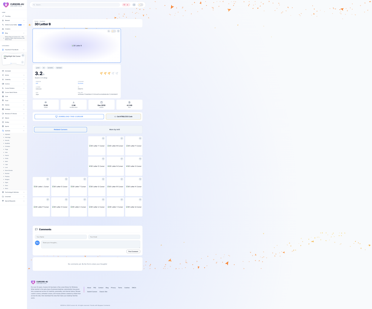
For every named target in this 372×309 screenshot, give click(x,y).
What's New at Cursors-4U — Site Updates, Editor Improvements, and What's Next (14, 38)
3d (43, 67)
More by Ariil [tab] (114, 129)
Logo (6, 164)
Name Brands (8, 170)
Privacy (113, 287)
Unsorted (8, 196)
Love (6, 167)
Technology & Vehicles (12, 192)
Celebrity (7, 79)
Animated (8, 71)
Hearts (7, 155)
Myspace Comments (104, 305)
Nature (7, 118)
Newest (7, 20)
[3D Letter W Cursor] (115, 186)
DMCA (134, 287)
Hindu (6, 158)
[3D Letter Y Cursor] (97, 146)
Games (7, 105)
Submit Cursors (92, 291)
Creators (7, 29)
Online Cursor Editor (13, 25)
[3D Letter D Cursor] (97, 166)
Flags (6, 149)
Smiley (7, 122)
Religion (7, 179)
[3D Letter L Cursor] (41, 186)
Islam (6, 161)
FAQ (94, 287)
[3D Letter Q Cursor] (134, 207)
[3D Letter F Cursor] (134, 146)
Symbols (7, 130)
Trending (7, 16)
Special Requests (10, 201)
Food (6, 100)
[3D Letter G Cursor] (97, 186)
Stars (6, 185)
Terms (120, 287)
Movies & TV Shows (11, 113)
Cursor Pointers (9, 88)
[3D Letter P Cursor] (41, 207)
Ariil (37, 83)
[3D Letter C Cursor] (78, 207)
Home (36, 21)
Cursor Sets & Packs (11, 92)
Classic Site (103, 291)
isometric (50, 67)
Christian (7, 146)
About (89, 287)
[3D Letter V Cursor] (115, 207)
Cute (6, 96)
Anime (7, 75)
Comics (7, 84)
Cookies (127, 287)
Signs (6, 182)
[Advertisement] (88, 13)
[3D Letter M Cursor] (115, 146)
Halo (6, 152)
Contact (100, 287)
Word (6, 188)
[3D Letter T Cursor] (78, 186)
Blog (6, 33)
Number (7, 173)
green (38, 67)
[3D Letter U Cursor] (97, 207)
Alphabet (7, 134)
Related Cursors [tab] (60, 129)
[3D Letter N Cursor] (115, 166)
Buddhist (7, 143)
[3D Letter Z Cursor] (60, 207)
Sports (7, 126)
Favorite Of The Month (11, 49)
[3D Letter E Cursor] (60, 186)
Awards (7, 140)
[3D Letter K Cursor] (134, 186)
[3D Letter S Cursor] (134, 166)
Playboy (7, 176)
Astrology (7, 137)
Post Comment (133, 251)
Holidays (7, 109)
